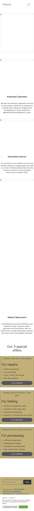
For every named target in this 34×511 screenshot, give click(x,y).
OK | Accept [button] (23, 507)
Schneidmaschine (9, 494)
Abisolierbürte (6, 489)
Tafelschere (20, 494)
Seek (27, 482)
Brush (11, 489)
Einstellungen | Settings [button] (10, 507)
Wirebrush (27, 493)
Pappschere (7, 491)
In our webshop (17, 383)
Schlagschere (16, 491)
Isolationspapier (19, 489)
